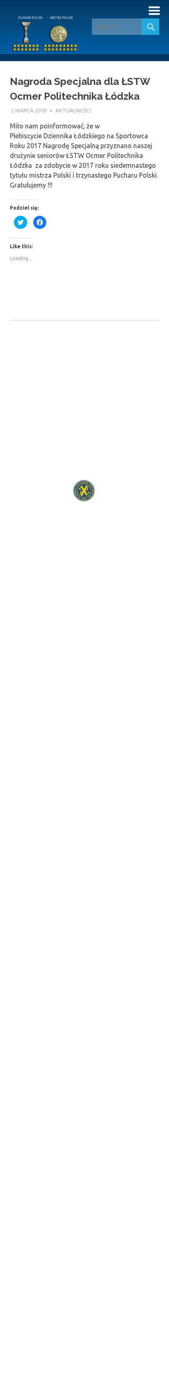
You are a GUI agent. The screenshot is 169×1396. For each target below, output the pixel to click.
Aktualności (73, 110)
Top (162, 1389)
